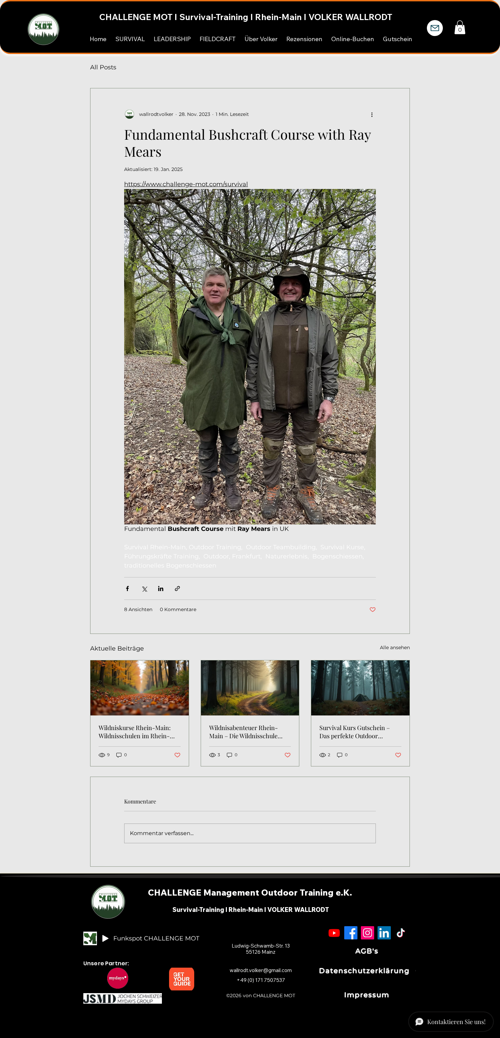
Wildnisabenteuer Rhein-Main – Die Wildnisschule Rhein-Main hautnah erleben (248, 732)
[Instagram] (367, 932)
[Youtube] (334, 932)
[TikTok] (400, 932)
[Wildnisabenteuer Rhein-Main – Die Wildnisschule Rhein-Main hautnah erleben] (250, 687)
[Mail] (435, 28)
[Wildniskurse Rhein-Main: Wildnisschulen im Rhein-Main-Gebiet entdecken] (139, 687)
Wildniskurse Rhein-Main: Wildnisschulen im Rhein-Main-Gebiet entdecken (135, 732)
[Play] (105, 938)
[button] (460, 27)
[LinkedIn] (384, 932)
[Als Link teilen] (177, 588)
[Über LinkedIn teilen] (160, 588)
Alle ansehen (395, 647)
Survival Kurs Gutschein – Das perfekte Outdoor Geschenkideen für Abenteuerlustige (354, 732)
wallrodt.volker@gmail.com (261, 970)
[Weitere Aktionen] (372, 114)
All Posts (103, 67)
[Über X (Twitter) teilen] (144, 588)
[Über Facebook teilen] (127, 588)
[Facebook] (350, 932)
